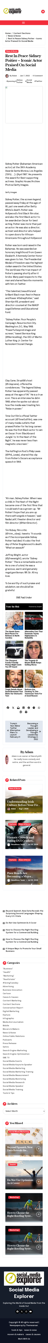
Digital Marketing (11, 1011)
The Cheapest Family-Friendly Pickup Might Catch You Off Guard (13, 663)
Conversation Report (13, 1008)
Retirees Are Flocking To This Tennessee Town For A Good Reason (33, 692)
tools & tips (16, 1330)
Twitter (39, 81)
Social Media (29, 81)
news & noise (30, 1330)
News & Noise (11, 51)
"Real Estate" (9, 979)
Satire (6, 1047)
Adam (29, 752)
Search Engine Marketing (15, 1051)
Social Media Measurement (16, 1075)
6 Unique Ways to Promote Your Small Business (23, 950)
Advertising (8, 987)
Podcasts (7, 1040)
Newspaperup (16, 1325)
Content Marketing (12, 1001)
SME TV (6, 1058)
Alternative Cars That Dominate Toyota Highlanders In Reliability (34, 634)
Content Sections (11, 1004)
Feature (12, 824)
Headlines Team (18, 844)
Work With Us (24, 1339)
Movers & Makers (11, 1029)
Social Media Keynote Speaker (17, 1065)
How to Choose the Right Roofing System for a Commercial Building (22, 931)
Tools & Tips (8, 1093)
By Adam (13, 76)
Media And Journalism (13, 1022)
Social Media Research (14, 1083)
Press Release (10, 1043)
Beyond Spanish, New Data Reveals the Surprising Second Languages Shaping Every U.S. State (24, 913)
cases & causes (33, 1335)
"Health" (7, 972)
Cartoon (7, 994)
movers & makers (15, 1335)
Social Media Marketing (14, 1068)
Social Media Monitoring (14, 1079)
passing (11, 81)
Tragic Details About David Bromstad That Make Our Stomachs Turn (14, 692)
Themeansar (32, 1325)
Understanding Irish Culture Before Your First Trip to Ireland (23, 805)
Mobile (6, 1026)
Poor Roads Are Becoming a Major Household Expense (20, 876)
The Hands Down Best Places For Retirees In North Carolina (12, 634)
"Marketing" (8, 976)
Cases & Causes (10, 997)
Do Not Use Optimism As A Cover (21, 923)
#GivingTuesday (10, 983)
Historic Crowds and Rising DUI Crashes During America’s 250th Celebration (22, 842)
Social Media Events (12, 1061)
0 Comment (38, 76)
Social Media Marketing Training (18, 1072)
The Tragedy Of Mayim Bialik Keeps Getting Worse (33, 662)
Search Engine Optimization (16, 1054)
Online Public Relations (14, 1036)
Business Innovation (12, 990)
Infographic (8, 1019)
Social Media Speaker (13, 1086)
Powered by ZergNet (35, 606)
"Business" (8, 969)
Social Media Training (13, 1090)
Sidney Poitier (20, 81)
